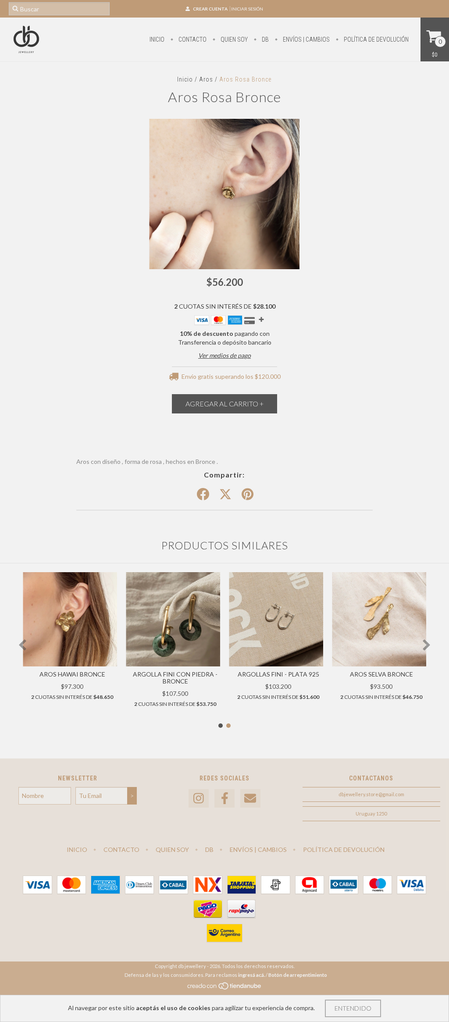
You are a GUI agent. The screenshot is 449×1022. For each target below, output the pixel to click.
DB (264, 39)
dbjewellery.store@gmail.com (371, 794)
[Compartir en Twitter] (225, 494)
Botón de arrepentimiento (297, 975)
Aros (206, 79)
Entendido (353, 1008)
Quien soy (233, 39)
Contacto (192, 39)
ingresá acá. (251, 975)
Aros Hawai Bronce (72, 674)
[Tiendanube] (224, 988)
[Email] (250, 798)
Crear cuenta (210, 8)
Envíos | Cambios (306, 39)
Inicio (157, 39)
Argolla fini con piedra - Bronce (175, 677)
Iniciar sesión (247, 8)
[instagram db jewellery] (199, 798)
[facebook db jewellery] (224, 798)
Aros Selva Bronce (381, 674)
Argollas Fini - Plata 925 (278, 674)
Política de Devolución (375, 39)
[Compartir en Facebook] (203, 494)
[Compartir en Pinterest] (247, 494)
